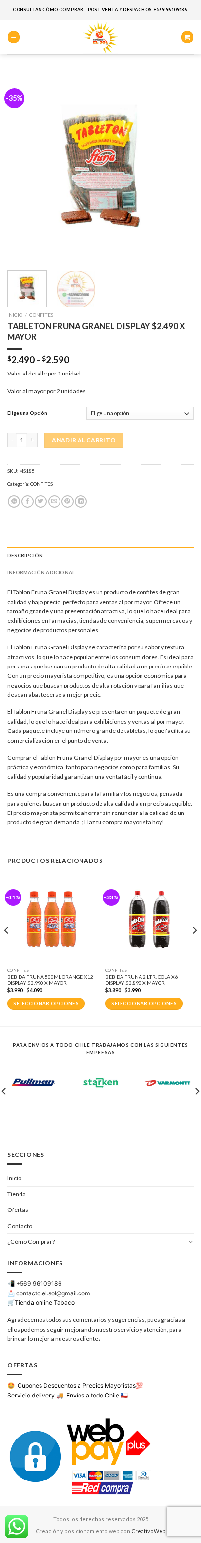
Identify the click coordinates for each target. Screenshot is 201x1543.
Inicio (14, 315)
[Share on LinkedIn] (81, 501)
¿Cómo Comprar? (31, 1241)
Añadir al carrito (84, 440)
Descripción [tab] (25, 555)
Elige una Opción (27, 412)
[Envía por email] (54, 501)
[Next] (177, 167)
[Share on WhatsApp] (14, 501)
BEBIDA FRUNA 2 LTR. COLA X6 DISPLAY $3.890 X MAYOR (141, 980)
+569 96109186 (39, 1283)
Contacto (19, 1226)
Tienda (16, 1194)
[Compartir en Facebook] (27, 501)
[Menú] (14, 37)
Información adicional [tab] (41, 572)
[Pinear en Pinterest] (67, 501)
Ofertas (17, 1209)
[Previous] (23, 167)
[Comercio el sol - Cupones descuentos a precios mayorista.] (100, 37)
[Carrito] (187, 37)
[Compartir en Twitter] (41, 501)
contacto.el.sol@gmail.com (53, 1293)
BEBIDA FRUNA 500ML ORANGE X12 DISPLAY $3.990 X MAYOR (50, 980)
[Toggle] (191, 1241)
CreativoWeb (148, 1531)
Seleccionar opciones (46, 1003)
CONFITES (41, 315)
